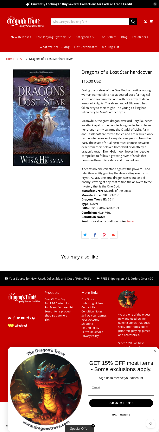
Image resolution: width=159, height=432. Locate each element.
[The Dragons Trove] (25, 21)
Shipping (87, 323)
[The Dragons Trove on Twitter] (18, 319)
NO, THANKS (121, 414)
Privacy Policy (90, 336)
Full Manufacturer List (59, 307)
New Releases (21, 37)
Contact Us (88, 307)
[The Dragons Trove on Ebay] (30, 322)
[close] (155, 4)
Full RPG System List (58, 303)
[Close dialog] (154, 351)
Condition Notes (91, 311)
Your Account (90, 319)
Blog (124, 37)
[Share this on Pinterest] (104, 235)
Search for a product (58, 311)
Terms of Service (92, 332)
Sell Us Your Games (94, 315)
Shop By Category (56, 315)
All (21, 58)
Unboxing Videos (92, 303)
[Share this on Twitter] (85, 235)
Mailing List (110, 47)
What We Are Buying (55, 47)
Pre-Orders (140, 37)
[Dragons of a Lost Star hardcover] (42, 117)
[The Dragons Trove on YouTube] (23, 319)
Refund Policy (90, 328)
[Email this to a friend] (114, 235)
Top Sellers (108, 37)
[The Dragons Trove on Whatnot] (17, 326)
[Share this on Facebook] (94, 235)
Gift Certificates (86, 47)
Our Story (87, 299)
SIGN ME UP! (121, 403)
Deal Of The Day (55, 299)
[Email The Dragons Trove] (9, 319)
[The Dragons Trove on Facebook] (14, 319)
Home (10, 58)
